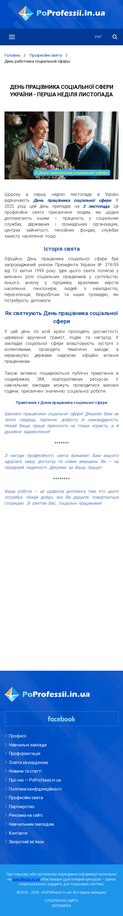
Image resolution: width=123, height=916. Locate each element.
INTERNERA (61, 906)
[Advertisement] (61, 573)
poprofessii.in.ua (26, 879)
